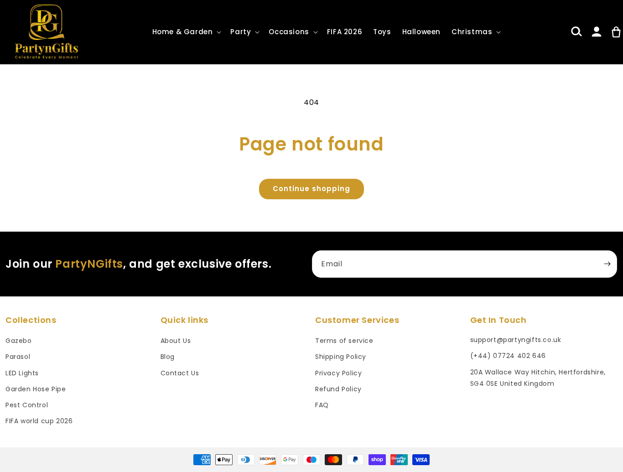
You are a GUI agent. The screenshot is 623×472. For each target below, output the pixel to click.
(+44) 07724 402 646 (508, 355)
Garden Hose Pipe (35, 389)
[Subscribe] (607, 264)
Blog (168, 356)
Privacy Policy (338, 373)
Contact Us (180, 373)
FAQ (322, 405)
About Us (176, 340)
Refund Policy (338, 389)
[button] (186, 32)
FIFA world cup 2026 (39, 420)
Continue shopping (311, 188)
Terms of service (344, 340)
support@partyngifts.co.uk (515, 339)
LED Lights (22, 373)
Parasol (17, 356)
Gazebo (18, 340)
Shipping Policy (340, 356)
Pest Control (26, 405)
